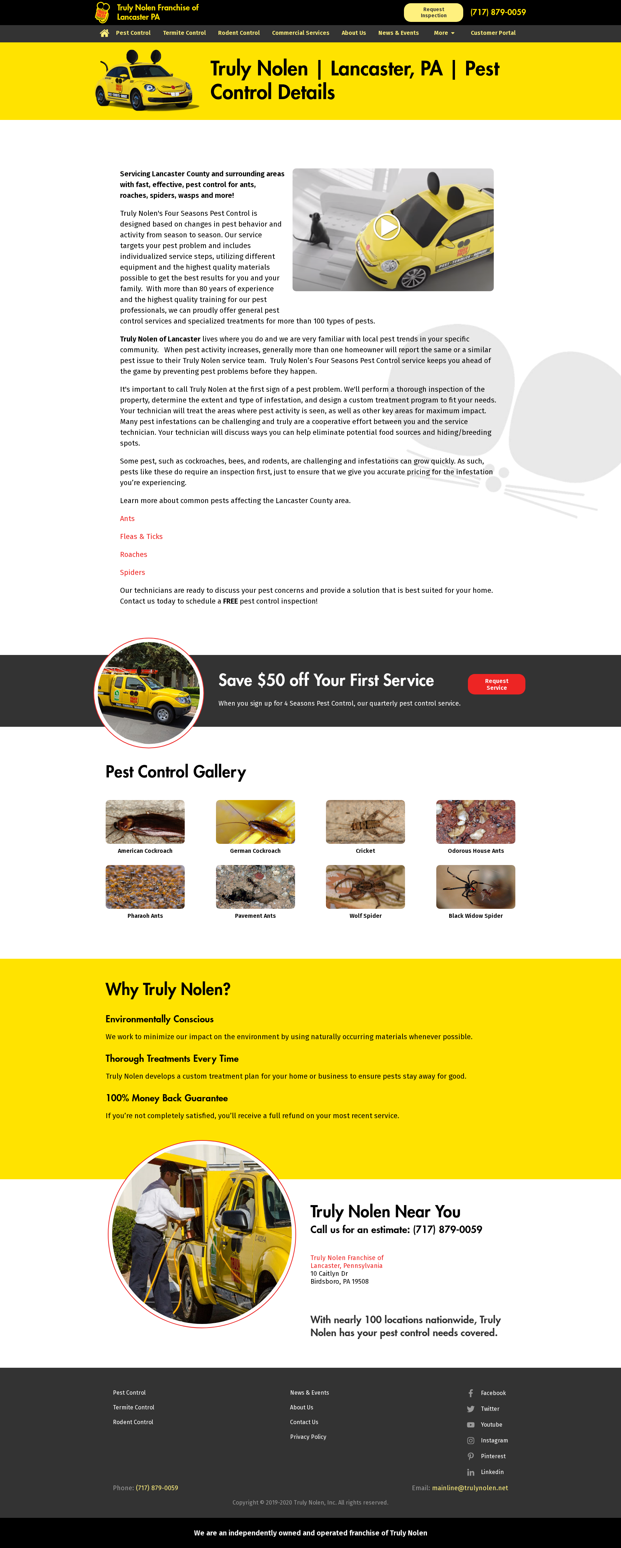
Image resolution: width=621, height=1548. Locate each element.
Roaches (133, 554)
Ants (127, 518)
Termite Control (133, 1407)
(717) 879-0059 (498, 13)
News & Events (309, 1392)
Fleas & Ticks (141, 536)
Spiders (132, 572)
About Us (301, 1407)
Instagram (494, 1440)
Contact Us (304, 1422)
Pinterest (493, 1456)
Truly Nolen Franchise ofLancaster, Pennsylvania (346, 1262)
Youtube (491, 1424)
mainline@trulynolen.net (470, 1488)
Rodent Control (133, 1422)
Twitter (490, 1408)
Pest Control (129, 1392)
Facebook (493, 1393)
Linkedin (492, 1472)
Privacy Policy (308, 1436)
